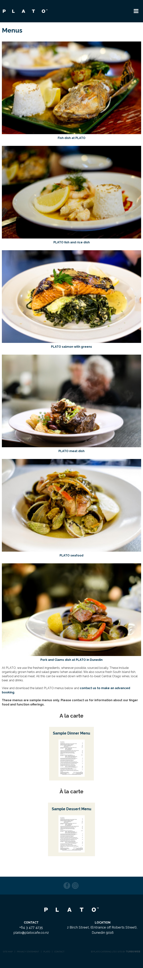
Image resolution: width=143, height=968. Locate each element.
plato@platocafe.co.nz (31, 933)
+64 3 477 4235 (31, 927)
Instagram (75, 885)
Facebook (66, 885)
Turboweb (133, 951)
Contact (59, 951)
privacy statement (28, 951)
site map (8, 951)
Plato (46, 951)
